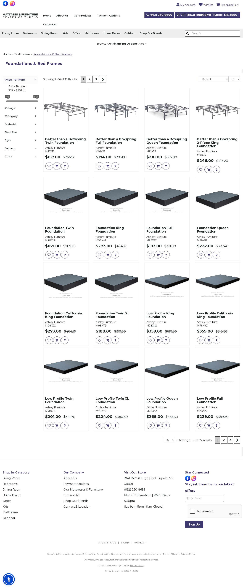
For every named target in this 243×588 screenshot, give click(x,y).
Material (10, 124)
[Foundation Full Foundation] (167, 200)
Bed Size (11, 132)
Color (8, 156)
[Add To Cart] (56, 166)
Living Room (10, 33)
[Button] (187, 33)
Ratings (10, 108)
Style (8, 140)
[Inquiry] (64, 166)
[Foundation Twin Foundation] (65, 200)
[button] (186, 4)
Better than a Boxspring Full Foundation (116, 141)
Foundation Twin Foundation (59, 229)
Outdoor (130, 33)
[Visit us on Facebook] (6, 3)
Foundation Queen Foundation (213, 229)
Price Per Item (15, 79)
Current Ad (50, 24)
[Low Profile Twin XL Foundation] (116, 371)
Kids (65, 33)
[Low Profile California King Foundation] (217, 285)
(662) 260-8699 (160, 15)
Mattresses (92, 33)
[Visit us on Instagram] (13, 3)
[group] (64, 166)
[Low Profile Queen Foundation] (167, 371)
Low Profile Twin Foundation (59, 400)
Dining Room (49, 33)
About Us (62, 15)
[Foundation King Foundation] (116, 200)
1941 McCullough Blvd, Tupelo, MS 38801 (208, 15)
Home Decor (112, 33)
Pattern (10, 148)
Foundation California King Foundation (63, 315)
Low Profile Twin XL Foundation (112, 400)
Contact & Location (77, 506)
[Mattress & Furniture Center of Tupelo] (20, 16)
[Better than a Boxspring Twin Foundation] (65, 111)
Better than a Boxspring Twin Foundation (65, 141)
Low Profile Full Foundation (210, 400)
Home (47, 15)
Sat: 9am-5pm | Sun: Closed (143, 506)
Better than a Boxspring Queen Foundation (166, 141)
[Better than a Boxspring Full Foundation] (116, 111)
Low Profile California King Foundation (215, 315)
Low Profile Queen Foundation (162, 400)
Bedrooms (30, 33)
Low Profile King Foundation (160, 315)
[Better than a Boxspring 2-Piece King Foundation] (217, 111)
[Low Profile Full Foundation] (217, 371)
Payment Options (108, 15)
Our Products (82, 15)
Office (76, 33)
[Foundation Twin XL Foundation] (116, 285)
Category (11, 116)
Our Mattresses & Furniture (83, 489)
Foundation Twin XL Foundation (113, 315)
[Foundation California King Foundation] (65, 285)
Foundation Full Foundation (159, 229)
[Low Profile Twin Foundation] (65, 371)
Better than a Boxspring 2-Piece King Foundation (217, 143)
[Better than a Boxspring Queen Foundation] (167, 111)
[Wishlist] (49, 166)
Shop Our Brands (151, 33)
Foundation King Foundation (110, 229)
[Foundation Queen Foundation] (217, 200)
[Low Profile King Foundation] (167, 285)
